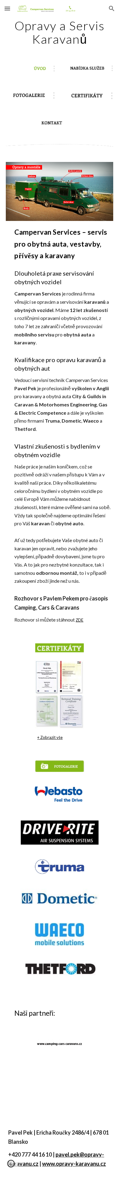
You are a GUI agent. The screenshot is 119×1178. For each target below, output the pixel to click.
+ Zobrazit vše (50, 737)
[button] (7, 8)
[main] (59, 32)
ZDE (79, 620)
